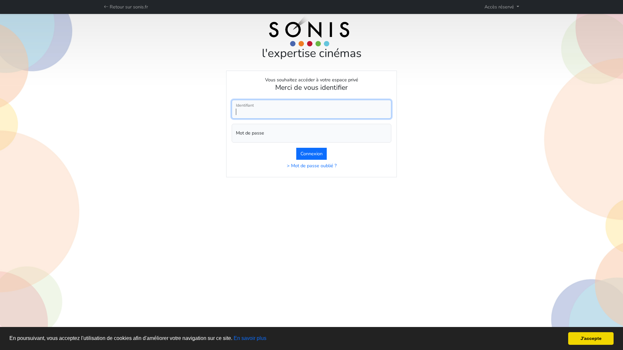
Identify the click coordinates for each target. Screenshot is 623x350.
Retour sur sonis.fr (128, 7)
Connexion (311, 153)
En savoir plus (250, 338)
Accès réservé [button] (499, 7)
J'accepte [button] (591, 338)
